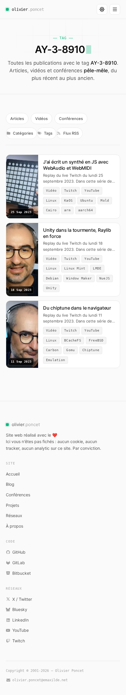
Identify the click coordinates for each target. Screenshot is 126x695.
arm (67, 210)
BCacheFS (72, 340)
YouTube (91, 191)
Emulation (55, 360)
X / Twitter (22, 599)
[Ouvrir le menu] (115, 9)
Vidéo (51, 191)
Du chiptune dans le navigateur (77, 308)
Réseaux (14, 515)
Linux (51, 201)
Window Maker (79, 278)
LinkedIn (20, 619)
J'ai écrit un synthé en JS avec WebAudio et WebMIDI (75, 165)
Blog (10, 484)
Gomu (70, 350)
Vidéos (41, 118)
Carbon (52, 350)
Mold (105, 201)
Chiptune (90, 350)
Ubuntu (86, 201)
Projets (12, 505)
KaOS (68, 201)
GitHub (18, 552)
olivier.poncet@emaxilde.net (40, 680)
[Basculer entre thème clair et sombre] (102, 9)
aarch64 (85, 210)
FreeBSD (96, 340)
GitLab (18, 562)
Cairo (51, 210)
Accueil (13, 473)
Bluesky (19, 609)
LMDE (97, 268)
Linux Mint (74, 268)
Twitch (70, 191)
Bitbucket (21, 573)
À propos (14, 526)
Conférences (71, 118)
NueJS (104, 278)
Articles (17, 118)
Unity (51, 288)
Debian (52, 278)
